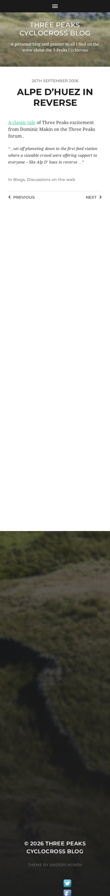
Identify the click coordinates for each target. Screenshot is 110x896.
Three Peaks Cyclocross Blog (55, 29)
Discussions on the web (51, 179)
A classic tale (22, 122)
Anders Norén (66, 865)
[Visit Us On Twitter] (67, 884)
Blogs (19, 179)
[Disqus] (55, 290)
